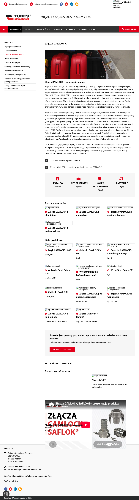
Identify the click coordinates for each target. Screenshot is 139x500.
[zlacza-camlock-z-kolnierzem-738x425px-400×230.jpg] (58, 309)
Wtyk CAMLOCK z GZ (121, 270)
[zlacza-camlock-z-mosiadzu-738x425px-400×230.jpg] (88, 207)
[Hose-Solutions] (77, 4)
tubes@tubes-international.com (46, 4)
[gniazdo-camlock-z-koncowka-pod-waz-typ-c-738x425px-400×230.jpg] (121, 244)
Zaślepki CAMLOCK (58, 292)
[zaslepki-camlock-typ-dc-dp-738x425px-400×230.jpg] (53, 288)
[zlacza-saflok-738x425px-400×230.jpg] (83, 309)
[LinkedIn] (72, 4)
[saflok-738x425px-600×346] (99, 375)
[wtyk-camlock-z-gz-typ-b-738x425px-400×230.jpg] (90, 244)
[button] (90, 161)
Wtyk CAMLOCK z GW (59, 250)
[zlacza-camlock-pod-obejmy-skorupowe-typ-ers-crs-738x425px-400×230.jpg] (90, 288)
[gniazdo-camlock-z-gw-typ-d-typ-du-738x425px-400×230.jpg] (52, 266)
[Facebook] (62, 4)
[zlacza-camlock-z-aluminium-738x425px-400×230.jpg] (52, 207)
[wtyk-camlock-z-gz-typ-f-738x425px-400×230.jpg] (114, 266)
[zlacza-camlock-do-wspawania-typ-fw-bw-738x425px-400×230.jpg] (121, 288)
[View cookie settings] (6, 493)
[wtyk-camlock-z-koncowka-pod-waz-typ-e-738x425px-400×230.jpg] (90, 266)
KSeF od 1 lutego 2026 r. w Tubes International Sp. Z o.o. (28, 476)
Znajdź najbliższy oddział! (18, 4)
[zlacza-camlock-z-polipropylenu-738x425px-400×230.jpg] (58, 222)
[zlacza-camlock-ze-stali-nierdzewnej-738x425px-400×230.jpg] (120, 207)
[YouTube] (67, 4)
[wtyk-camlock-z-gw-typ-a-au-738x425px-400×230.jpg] (58, 244)
